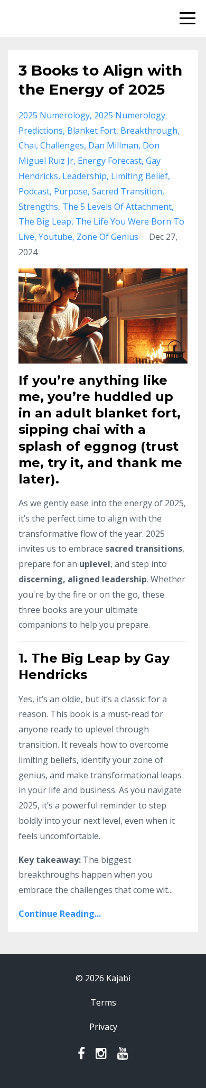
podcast (34, 191)
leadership (84, 176)
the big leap (44, 221)
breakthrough (148, 130)
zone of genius (107, 237)
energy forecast (110, 160)
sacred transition (127, 191)
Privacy (103, 1027)
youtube (55, 237)
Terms (103, 1002)
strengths (38, 206)
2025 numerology (54, 115)
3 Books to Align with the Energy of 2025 (100, 79)
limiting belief (139, 176)
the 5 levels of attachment (117, 206)
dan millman (113, 145)
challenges (62, 145)
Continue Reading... (59, 913)
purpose (71, 191)
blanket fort (91, 130)
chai (27, 145)
